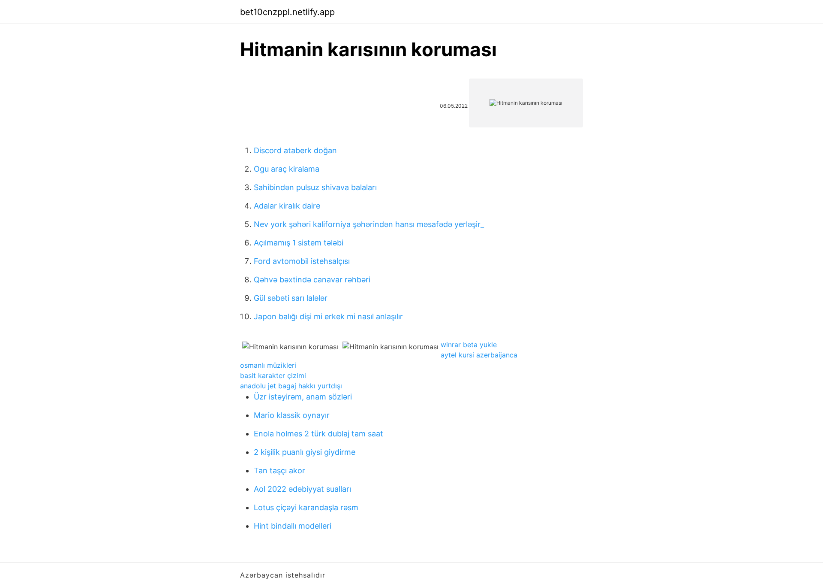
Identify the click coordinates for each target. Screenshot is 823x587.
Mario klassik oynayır (292, 415)
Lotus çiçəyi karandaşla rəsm (306, 507)
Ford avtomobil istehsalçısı (302, 261)
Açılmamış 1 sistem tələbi (298, 242)
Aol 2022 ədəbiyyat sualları (302, 488)
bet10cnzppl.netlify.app (287, 12)
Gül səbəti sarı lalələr (290, 298)
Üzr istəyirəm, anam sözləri (303, 396)
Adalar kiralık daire (287, 205)
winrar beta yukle (469, 344)
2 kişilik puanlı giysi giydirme (304, 452)
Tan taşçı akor (279, 470)
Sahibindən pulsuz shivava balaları (315, 187)
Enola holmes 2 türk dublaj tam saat (318, 433)
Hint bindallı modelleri (292, 525)
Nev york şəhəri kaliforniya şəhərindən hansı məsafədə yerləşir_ (369, 224)
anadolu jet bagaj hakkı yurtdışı (291, 385)
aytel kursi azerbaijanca (479, 355)
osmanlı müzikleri (268, 365)
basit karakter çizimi (273, 375)
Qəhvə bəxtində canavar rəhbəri (312, 279)
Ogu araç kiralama (286, 168)
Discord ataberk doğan (295, 150)
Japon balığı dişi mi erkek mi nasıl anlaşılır (328, 316)
